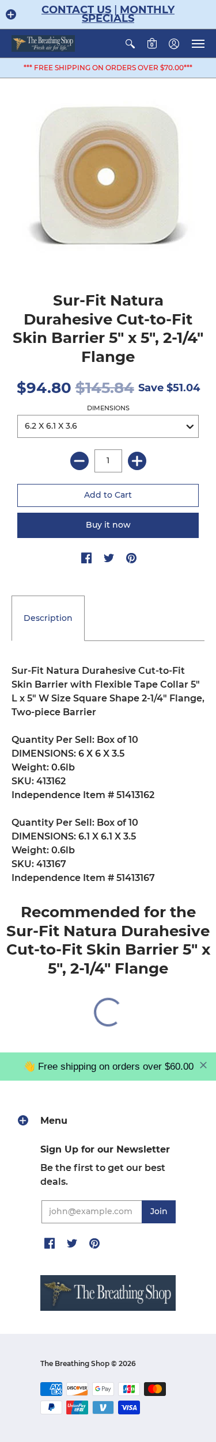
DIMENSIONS (108, 408)
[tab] (48, 619)
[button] (11, 14)
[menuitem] (130, 43)
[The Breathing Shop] (43, 43)
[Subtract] (79, 461)
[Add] (137, 461)
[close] (203, 1065)
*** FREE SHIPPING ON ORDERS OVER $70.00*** (108, 67)
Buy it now (108, 525)
